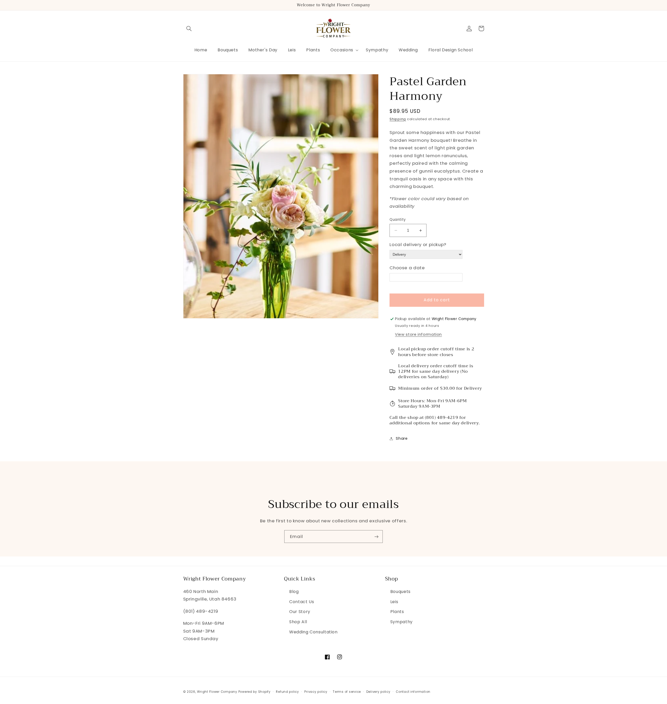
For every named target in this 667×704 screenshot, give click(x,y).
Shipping (398, 119)
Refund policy (287, 692)
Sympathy (401, 622)
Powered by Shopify (254, 692)
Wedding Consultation (313, 632)
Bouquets (400, 592)
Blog (294, 592)
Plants (397, 612)
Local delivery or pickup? (418, 245)
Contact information (413, 692)
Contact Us (301, 602)
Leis (394, 602)
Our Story (299, 612)
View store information (418, 334)
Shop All (298, 622)
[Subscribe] (376, 536)
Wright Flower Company (217, 692)
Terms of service (347, 692)
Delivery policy (378, 692)
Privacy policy (315, 692)
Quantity (398, 219)
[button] (189, 28)
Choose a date (407, 268)
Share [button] (401, 438)
